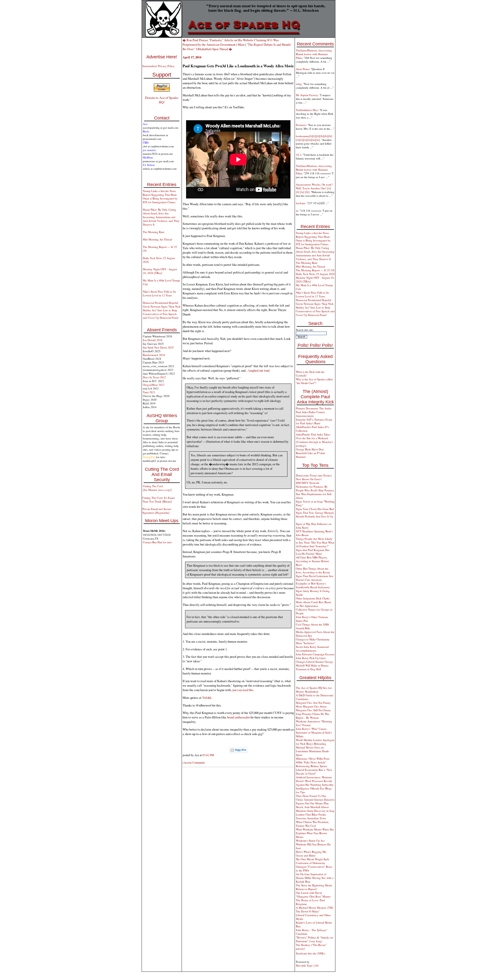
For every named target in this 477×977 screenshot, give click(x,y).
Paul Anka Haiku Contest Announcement (310, 414)
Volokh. (207, 697)
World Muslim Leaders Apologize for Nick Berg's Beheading (315, 741)
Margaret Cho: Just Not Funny (313, 702)
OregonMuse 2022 (153, 385)
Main (241, 44)
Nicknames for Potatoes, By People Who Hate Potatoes (315, 488)
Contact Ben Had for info (157, 542)
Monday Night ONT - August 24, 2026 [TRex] (160, 271)
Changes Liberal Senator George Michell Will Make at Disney (314, 663)
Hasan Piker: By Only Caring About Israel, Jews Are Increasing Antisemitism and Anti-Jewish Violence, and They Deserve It (161, 217)
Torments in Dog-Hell (308, 669)
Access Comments (194, 762)
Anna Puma (302, 69)
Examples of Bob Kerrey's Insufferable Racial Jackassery (313, 585)
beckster (300, 203)
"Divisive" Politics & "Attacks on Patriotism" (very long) (314, 939)
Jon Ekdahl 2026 (152, 340)
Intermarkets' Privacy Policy (158, 66)
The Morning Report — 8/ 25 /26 (315, 270)
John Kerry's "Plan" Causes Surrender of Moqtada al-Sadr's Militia (314, 732)
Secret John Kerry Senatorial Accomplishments (312, 648)
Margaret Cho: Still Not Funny (313, 710)
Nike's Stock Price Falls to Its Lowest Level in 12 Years (159, 293)
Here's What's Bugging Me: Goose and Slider (311, 853)
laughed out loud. (259, 370)
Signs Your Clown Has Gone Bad (315, 509)
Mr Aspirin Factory (307, 95)
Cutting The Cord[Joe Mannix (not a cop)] (157, 488)
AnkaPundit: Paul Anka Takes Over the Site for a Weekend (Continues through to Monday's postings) (314, 439)
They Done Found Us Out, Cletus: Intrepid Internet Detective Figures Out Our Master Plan (315, 799)
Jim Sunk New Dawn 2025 (158, 347)
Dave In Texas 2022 (154, 377)
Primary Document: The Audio (314, 408)
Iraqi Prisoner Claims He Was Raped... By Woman (312, 715)
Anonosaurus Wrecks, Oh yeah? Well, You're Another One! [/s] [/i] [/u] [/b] (314, 188)
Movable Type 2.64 (307, 965)
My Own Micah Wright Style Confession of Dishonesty (312, 861)
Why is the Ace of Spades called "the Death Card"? (314, 381)
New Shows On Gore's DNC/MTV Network (308, 481)
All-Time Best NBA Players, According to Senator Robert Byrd (312, 561)
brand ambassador (238, 717)
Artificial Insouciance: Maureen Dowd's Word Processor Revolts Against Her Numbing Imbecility (315, 780)
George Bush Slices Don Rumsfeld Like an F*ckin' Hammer (310, 453)
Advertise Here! (161, 56)
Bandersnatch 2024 (154, 355)
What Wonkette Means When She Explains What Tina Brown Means (315, 833)
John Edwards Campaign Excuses (315, 654)
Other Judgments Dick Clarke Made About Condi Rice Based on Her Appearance (313, 602)
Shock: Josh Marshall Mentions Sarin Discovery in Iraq (315, 809)
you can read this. (243, 690)
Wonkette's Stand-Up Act (310, 840)
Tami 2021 (149, 392)
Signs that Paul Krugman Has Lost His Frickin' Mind (312, 551)
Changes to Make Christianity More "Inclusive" (313, 641)
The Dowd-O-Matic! (307, 911)
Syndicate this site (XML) (310, 953)
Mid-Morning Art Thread (157, 239)
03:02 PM (208, 755)
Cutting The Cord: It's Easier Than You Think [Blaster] (158, 499)
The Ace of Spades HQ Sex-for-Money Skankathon (314, 689)
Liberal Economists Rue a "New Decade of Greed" (314, 771)
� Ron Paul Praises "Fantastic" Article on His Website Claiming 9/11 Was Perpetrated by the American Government (231, 42)
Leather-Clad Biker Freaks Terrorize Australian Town (311, 816)
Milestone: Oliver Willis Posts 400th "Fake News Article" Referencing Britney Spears (312, 762)
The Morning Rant (153, 232)
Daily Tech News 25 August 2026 (315, 274)
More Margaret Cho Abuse (311, 706)
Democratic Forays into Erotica (314, 475)
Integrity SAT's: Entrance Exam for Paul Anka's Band (314, 421)
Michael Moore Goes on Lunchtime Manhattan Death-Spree (313, 751)
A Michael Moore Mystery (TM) (314, 907)
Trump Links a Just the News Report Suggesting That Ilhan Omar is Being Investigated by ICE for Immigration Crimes (160, 196)
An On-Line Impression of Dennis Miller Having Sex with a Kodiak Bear (314, 877)
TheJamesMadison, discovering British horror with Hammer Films (314, 54)
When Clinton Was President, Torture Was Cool (312, 823)
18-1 (298, 154)
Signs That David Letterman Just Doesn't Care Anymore (314, 578)
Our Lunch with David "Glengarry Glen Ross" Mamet (313, 894)
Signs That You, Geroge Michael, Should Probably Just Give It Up (315, 514)
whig (299, 84)
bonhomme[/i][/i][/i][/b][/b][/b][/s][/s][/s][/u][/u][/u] (314, 138)
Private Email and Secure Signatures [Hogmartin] (156, 510)
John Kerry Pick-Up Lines (311, 658)
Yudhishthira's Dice (307, 110)
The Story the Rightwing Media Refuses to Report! (314, 887)
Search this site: (305, 330)
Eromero (301, 125)
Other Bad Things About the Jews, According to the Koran (313, 570)
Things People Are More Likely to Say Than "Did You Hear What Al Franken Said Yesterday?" (315, 542)
